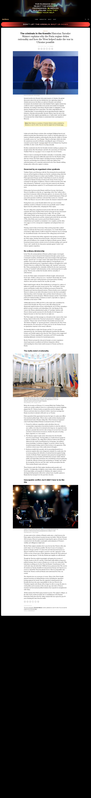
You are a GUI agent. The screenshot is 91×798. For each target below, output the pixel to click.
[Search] (85, 19)
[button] (45, 73)
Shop (54, 19)
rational (61, 148)
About (49, 19)
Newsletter (43, 19)
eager (28, 222)
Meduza (51, 46)
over (38, 139)
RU (88, 19)
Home (36, 19)
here (62, 125)
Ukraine (41, 139)
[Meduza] (5, 19)
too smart (38, 151)
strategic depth (43, 143)
